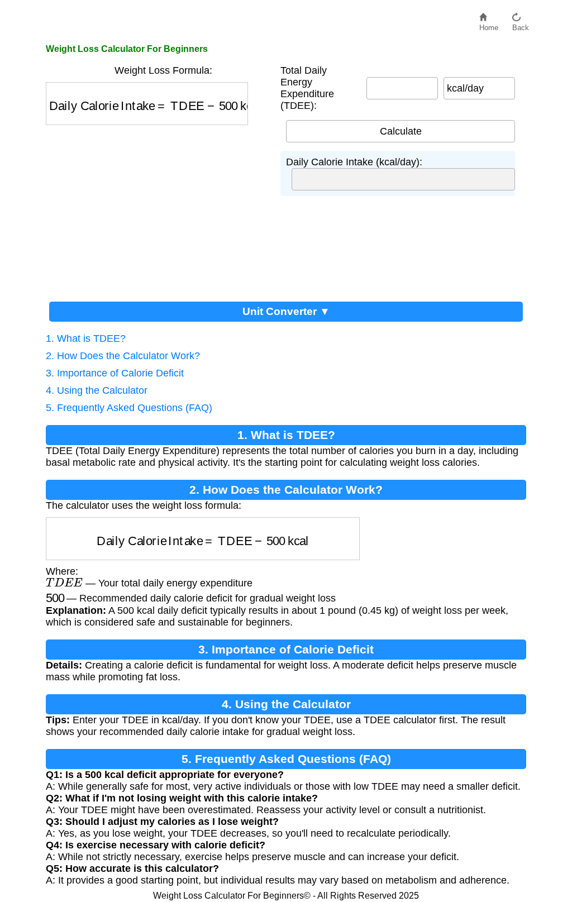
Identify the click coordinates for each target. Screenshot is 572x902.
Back (520, 24)
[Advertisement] (157, 209)
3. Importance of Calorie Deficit (115, 373)
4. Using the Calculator (96, 390)
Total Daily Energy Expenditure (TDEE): (307, 88)
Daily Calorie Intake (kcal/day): (354, 162)
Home (488, 24)
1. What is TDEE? (86, 338)
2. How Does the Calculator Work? (123, 355)
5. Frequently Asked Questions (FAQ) (129, 407)
